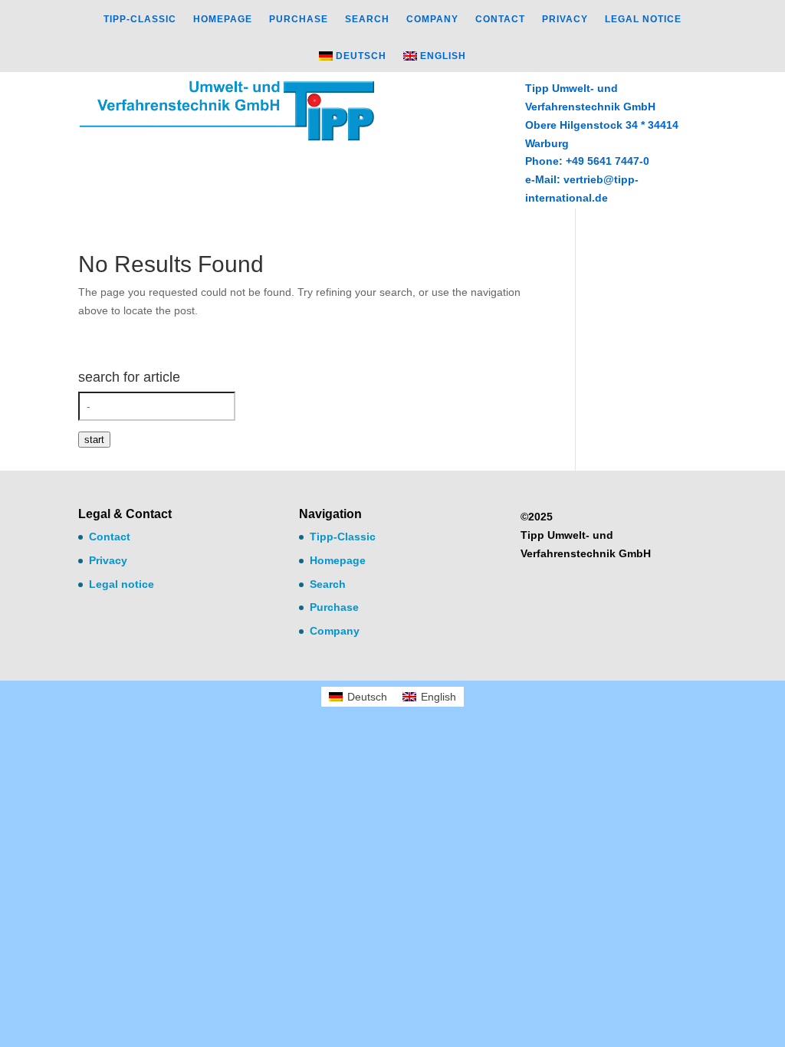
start (94, 439)
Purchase (298, 19)
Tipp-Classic (139, 19)
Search (367, 19)
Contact (500, 19)
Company (432, 19)
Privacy (565, 19)
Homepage (222, 19)
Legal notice (643, 19)
